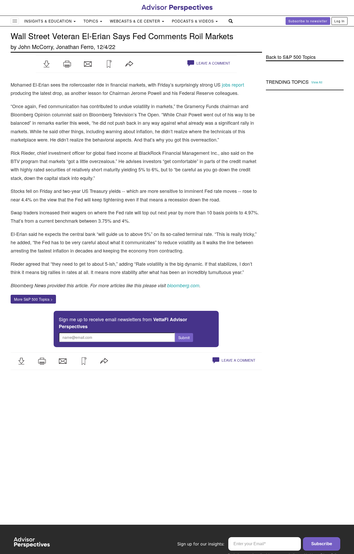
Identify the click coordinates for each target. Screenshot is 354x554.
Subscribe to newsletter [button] (307, 21)
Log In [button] (339, 21)
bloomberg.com (183, 285)
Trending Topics (287, 82)
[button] (46, 64)
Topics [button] (91, 21)
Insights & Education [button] (48, 21)
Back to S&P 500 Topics (291, 57)
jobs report (233, 84)
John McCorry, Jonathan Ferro (56, 47)
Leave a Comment (212, 63)
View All (316, 82)
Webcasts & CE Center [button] (135, 21)
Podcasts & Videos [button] (193, 21)
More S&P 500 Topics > (33, 299)
